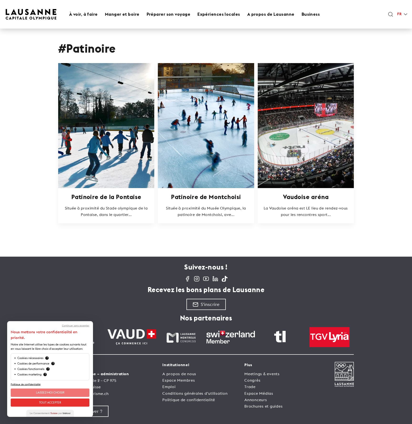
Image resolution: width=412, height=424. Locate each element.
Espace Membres (178, 380)
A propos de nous (179, 373)
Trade (250, 386)
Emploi (169, 386)
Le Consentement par (50, 413)
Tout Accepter (50, 402)
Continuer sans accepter (75, 325)
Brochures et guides (263, 406)
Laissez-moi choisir (50, 392)
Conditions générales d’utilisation (195, 393)
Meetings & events (262, 373)
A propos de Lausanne (270, 14)
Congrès (252, 380)
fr (399, 14)
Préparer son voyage (169, 14)
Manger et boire (122, 14)
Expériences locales (218, 14)
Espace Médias (258, 393)
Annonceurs (255, 399)
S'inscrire (210, 304)
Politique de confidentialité (188, 399)
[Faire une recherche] (390, 14)
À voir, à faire (83, 14)
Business (311, 14)
